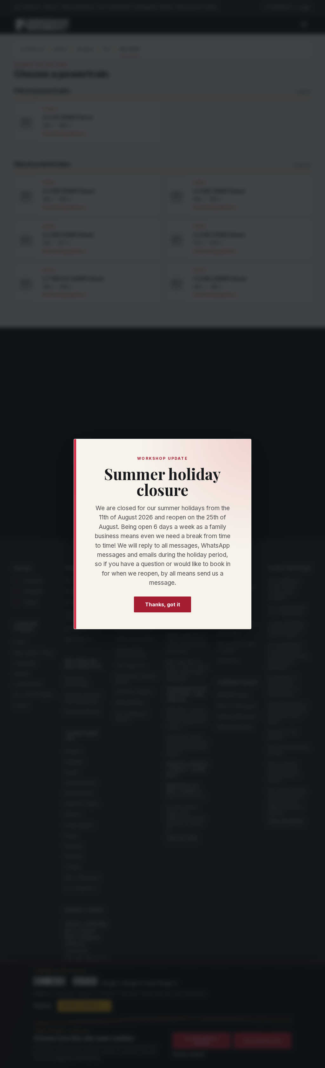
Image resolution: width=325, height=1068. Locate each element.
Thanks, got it (162, 604)
